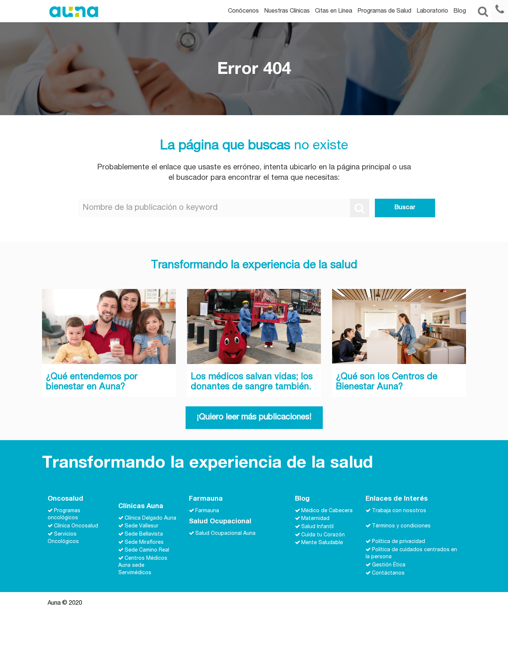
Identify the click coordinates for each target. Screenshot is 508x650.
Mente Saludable (322, 543)
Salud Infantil (317, 527)
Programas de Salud (384, 11)
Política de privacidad (398, 542)
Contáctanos (388, 573)
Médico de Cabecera (327, 510)
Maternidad (315, 518)
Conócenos (243, 11)
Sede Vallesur (141, 526)
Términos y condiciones (401, 526)
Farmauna (207, 510)
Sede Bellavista (144, 534)
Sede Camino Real (147, 550)
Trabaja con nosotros (399, 510)
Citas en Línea (333, 11)
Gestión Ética (388, 565)
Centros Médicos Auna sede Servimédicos (142, 566)
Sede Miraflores (144, 542)
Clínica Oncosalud (76, 526)
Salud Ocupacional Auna (225, 533)
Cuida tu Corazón (323, 534)
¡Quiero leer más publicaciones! (254, 417)
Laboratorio (432, 11)
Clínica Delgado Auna (150, 518)
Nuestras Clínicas (287, 11)
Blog (459, 11)
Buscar (405, 208)
